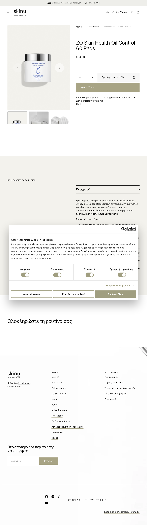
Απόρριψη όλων (31, 294)
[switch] (57, 274)
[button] (8, 12)
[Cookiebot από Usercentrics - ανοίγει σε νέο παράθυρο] (123, 229)
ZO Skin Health (92, 26)
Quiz (79, 104)
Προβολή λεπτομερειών (118, 285)
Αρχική (79, 26)
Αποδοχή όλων (115, 294)
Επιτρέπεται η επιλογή (73, 294)
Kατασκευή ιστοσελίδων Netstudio (122, 511)
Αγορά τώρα (88, 87)
